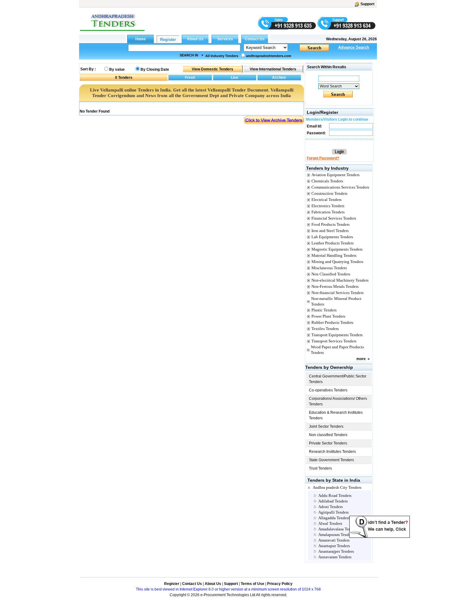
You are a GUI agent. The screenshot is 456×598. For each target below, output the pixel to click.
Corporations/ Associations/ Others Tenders (338, 401)
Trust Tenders (320, 468)
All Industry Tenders (221, 56)
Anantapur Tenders (334, 545)
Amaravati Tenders (334, 540)
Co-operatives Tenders (328, 390)
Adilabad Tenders (333, 501)
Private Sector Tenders (328, 443)
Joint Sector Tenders (326, 426)
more (361, 359)
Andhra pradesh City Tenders (337, 487)
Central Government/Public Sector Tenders (337, 379)
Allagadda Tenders (334, 517)
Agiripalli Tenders (333, 512)
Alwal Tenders (330, 523)
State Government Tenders (331, 460)
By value (117, 69)
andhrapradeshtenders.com (268, 56)
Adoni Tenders (330, 506)
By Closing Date (155, 69)
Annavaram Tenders (334, 557)
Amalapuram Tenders (336, 534)
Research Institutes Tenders (332, 451)
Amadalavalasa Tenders (338, 529)
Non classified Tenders (328, 435)
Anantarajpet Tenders (336, 551)
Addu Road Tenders (334, 495)
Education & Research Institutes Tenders (336, 415)
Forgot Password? (323, 158)
